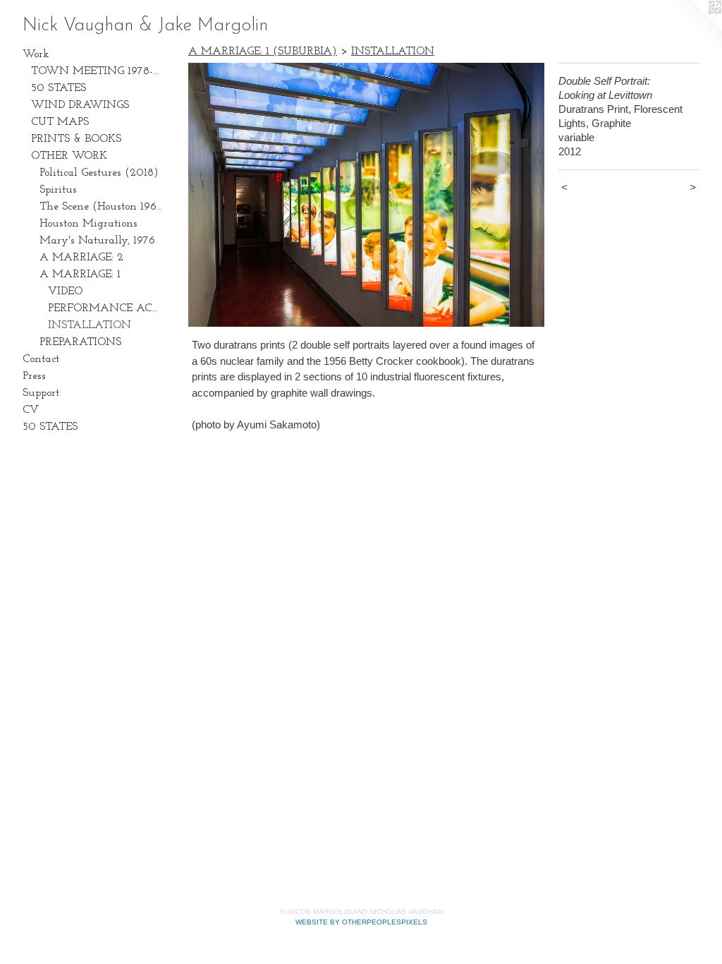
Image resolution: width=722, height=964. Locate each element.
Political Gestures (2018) (99, 173)
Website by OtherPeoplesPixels (361, 922)
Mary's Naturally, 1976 (97, 240)
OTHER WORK (69, 156)
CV (31, 410)
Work (36, 54)
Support (41, 393)
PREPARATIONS (80, 342)
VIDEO (65, 291)
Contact (41, 359)
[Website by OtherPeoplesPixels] (694, 28)
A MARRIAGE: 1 (80, 274)
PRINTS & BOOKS (76, 139)
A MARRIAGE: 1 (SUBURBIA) (262, 51)
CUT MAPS (60, 122)
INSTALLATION (89, 325)
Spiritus (58, 189)
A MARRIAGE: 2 (81, 257)
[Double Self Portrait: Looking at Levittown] (366, 195)
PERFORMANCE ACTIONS (106, 308)
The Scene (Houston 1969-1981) (101, 206)
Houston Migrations (88, 223)
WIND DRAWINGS (80, 105)
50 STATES (58, 88)
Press (34, 376)
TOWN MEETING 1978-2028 (97, 71)
